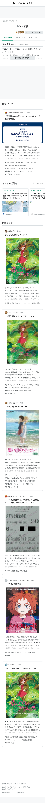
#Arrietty (30, 385)
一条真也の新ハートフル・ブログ (18, 580)
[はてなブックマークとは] (16, 183)
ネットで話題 (20, 37)
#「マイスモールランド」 (23, 171)
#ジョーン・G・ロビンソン (24, 484)
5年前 (19, 231)
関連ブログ (33, 37)
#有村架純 (31, 481)
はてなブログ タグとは (9, 787)
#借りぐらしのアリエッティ (20, 303)
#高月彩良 (22, 481)
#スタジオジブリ (11, 481)
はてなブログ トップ (10, 21)
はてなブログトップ (8, 789)
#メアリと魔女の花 (12, 571)
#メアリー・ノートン (12, 740)
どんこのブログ (13, 312)
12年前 (19, 665)
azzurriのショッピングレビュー (18, 496)
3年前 (28, 113)
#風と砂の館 (9, 165)
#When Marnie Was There (14, 478)
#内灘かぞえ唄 (20, 165)
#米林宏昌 (8, 171)
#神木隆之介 (25, 388)
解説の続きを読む (21, 58)
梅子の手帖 (11, 231)
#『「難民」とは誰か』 (13, 174)
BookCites (11, 665)
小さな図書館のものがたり (16, 113)
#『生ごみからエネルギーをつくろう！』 (20, 168)
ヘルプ (20, 787)
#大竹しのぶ (9, 391)
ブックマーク (8, 190)
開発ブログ (26, 787)
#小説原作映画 (27, 740)
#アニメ (8, 388)
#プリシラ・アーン (12, 487)
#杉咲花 (8, 655)
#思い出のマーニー (12, 475)
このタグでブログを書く (34, 32)
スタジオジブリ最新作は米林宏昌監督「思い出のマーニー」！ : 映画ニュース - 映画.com (15, 196)
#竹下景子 (19, 391)
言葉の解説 (8, 37)
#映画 (7, 303)
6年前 (31, 496)
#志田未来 (16, 388)
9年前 (32, 580)
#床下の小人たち (11, 394)
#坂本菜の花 (31, 163)
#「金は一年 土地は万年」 (15, 163)
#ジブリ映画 (9, 743)
